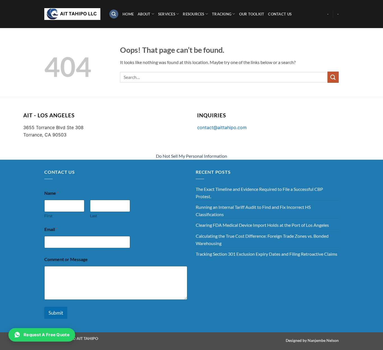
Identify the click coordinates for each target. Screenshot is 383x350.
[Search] (113, 14)
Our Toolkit (251, 14)
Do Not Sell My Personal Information (191, 156)
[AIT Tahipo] (72, 14)
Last (93, 215)
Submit (56, 313)
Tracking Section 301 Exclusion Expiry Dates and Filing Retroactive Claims (266, 254)
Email (50, 229)
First (48, 215)
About (144, 14)
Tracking (221, 14)
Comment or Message (66, 259)
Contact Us (280, 14)
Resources (193, 14)
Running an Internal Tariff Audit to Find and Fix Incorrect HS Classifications (253, 210)
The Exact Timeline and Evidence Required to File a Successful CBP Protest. (259, 192)
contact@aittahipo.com (222, 127)
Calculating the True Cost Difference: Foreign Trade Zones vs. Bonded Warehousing (262, 239)
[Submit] (333, 77)
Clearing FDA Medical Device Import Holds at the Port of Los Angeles (262, 225)
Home (128, 14)
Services (166, 14)
